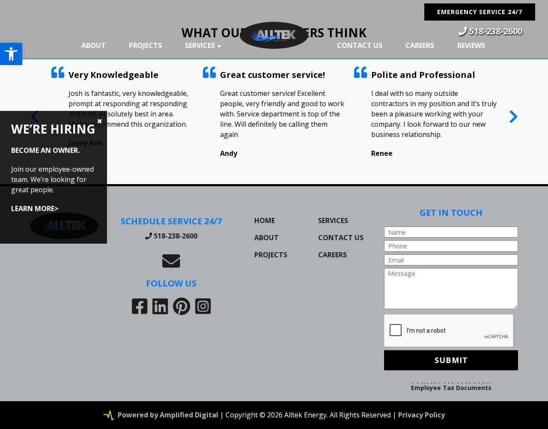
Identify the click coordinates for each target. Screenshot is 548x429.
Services (200, 45)
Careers (419, 45)
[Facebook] (139, 306)
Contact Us (359, 45)
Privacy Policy (421, 415)
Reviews (471, 45)
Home (264, 220)
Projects (145, 45)
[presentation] (513, 116)
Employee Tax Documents (451, 388)
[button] (11, 54)
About (93, 45)
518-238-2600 (494, 31)
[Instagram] (203, 306)
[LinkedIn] (160, 306)
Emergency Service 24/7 (479, 12)
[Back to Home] (274, 35)
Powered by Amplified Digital (168, 415)
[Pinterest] (181, 306)
